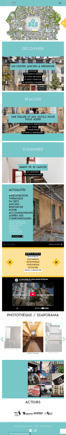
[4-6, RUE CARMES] (47, 324)
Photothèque (33, 262)
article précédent (54, 244)
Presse (36, 426)
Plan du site (28, 426)
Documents (33, 259)
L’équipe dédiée (33, 130)
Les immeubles (33, 172)
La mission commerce (33, 82)
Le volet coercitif (33, 79)
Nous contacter (33, 270)
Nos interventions (33, 175)
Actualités (17, 190)
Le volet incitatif (33, 77)
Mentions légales (45, 426)
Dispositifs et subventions (33, 124)
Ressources (33, 257)
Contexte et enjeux (33, 74)
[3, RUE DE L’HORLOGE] (5, 328)
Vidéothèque (33, 265)
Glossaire (33, 267)
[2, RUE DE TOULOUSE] (25, 324)
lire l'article (16, 236)
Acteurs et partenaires (33, 132)
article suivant (10, 244)
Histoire (33, 71)
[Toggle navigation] (60, 3)
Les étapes (33, 127)
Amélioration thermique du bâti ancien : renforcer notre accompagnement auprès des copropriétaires (21, 207)
